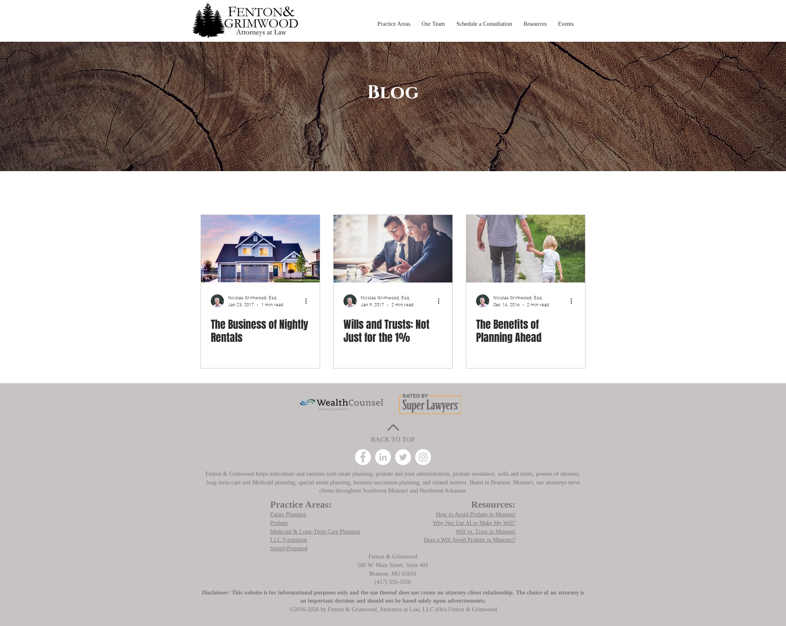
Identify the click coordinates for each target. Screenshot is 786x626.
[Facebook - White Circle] (363, 457)
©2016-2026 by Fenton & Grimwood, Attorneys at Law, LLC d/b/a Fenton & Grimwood (393, 609)
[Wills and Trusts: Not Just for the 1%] (393, 248)
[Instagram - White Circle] (423, 457)
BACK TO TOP (393, 439)
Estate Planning (288, 514)
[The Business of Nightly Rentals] (260, 248)
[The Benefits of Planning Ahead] (525, 248)
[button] (394, 20)
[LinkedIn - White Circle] (383, 457)
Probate (279, 523)
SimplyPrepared (288, 548)
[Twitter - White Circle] (403, 457)
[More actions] (309, 301)
